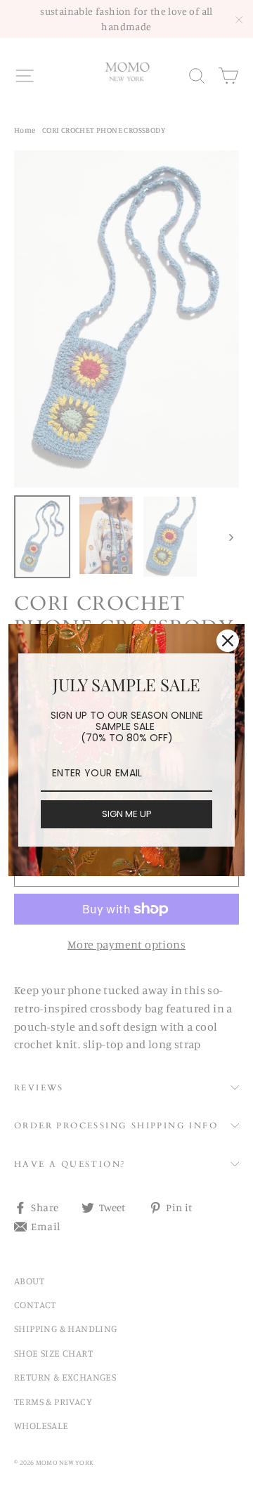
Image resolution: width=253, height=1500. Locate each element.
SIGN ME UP (127, 814)
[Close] (228, 641)
